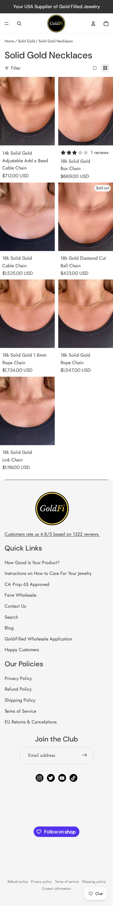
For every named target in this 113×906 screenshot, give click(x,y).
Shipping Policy (20, 700)
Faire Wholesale (20, 595)
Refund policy (18, 881)
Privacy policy (41, 881)
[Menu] (6, 23)
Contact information (56, 888)
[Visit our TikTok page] (73, 778)
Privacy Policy (18, 678)
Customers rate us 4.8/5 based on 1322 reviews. (52, 534)
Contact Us (15, 606)
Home (9, 41)
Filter (16, 68)
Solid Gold (26, 41)
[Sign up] (85, 755)
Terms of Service (20, 711)
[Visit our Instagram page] (39, 778)
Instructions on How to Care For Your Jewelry (48, 573)
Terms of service (67, 881)
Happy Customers (22, 649)
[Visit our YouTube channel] (62, 778)
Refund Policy (18, 689)
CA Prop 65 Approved (27, 584)
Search (11, 617)
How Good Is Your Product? (32, 562)
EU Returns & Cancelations (31, 722)
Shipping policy (93, 881)
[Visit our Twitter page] (51, 778)
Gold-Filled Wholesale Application (38, 639)
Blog (9, 628)
